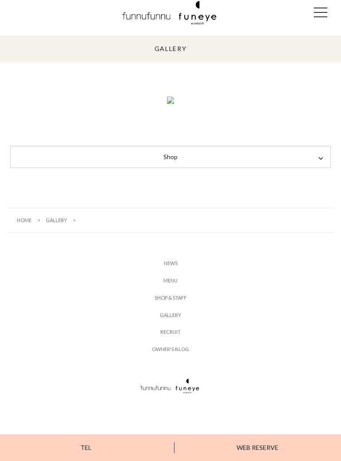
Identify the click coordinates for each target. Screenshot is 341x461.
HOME (24, 220)
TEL (85, 447)
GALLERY (56, 220)
